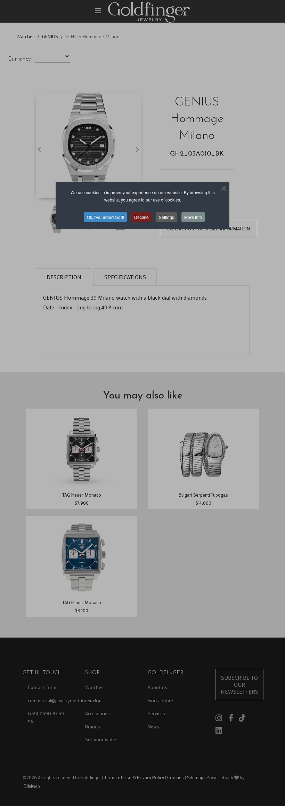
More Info (193, 217)
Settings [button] (166, 217)
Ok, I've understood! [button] (105, 217)
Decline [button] (141, 217)
